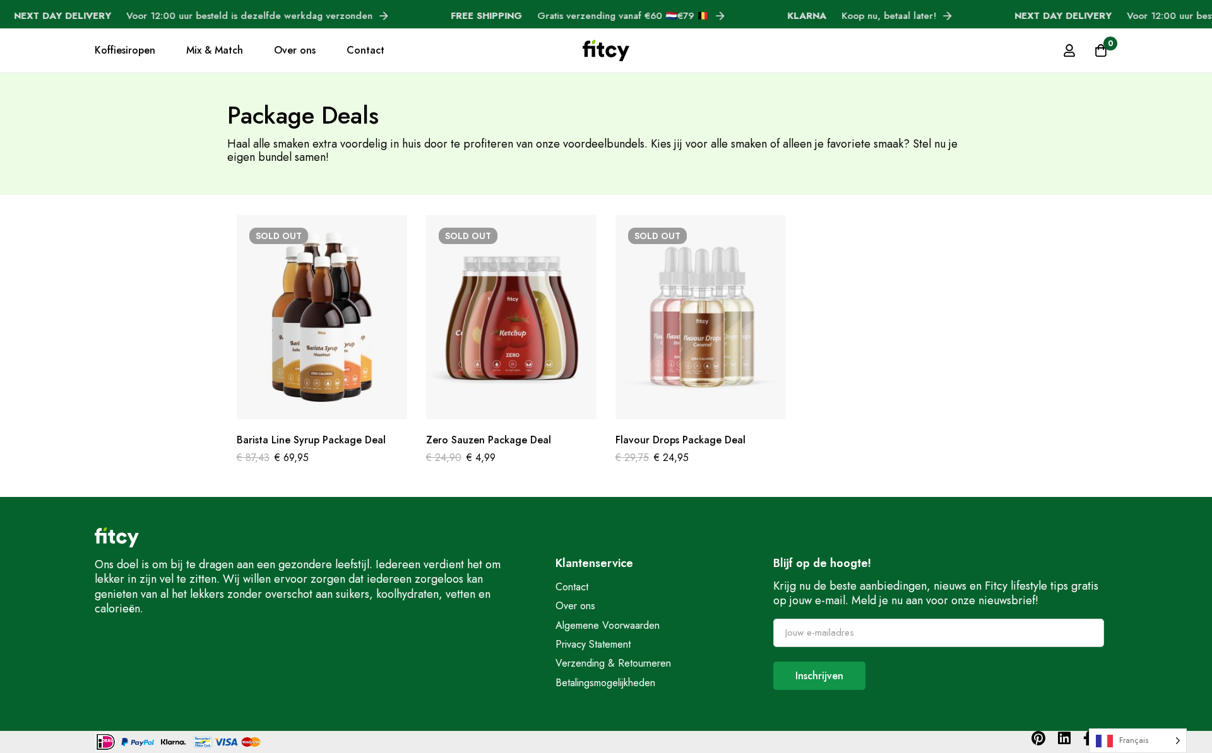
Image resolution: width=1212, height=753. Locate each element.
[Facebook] (1087, 738)
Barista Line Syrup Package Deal (311, 440)
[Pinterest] (1038, 738)
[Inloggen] (1069, 50)
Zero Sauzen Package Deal (488, 440)
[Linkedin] (1064, 738)
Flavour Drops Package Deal (680, 440)
